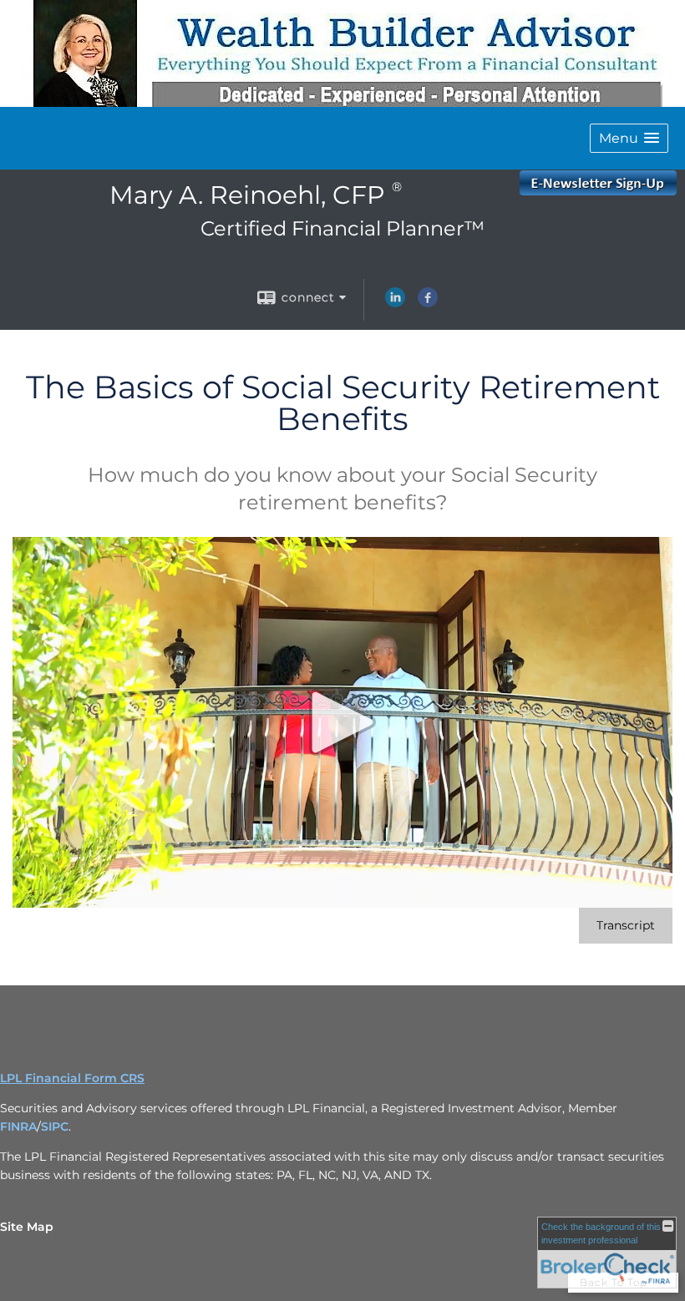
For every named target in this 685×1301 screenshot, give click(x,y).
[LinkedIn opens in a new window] (395, 303)
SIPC (54, 1126)
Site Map (26, 1226)
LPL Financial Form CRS (72, 1078)
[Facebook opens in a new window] (428, 303)
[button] (629, 138)
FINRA (18, 1126)
